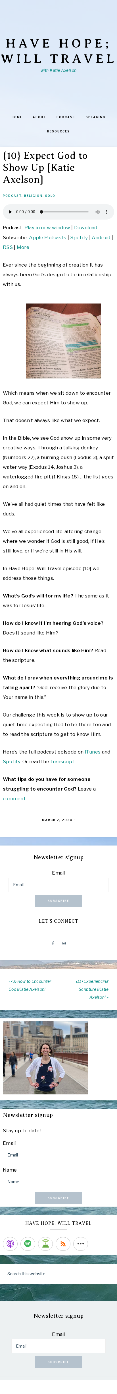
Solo (50, 195)
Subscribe (58, 900)
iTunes (93, 752)
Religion (33, 195)
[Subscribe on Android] (45, 1244)
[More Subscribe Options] (80, 1244)
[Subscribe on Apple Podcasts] (10, 1244)
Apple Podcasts (47, 237)
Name (10, 1170)
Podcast (12, 195)
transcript (62, 761)
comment (14, 798)
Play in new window (47, 227)
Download (85, 227)
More (23, 247)
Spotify (79, 237)
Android (101, 237)
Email (58, 873)
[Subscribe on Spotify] (27, 1244)
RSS (8, 247)
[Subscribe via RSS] (63, 1244)
